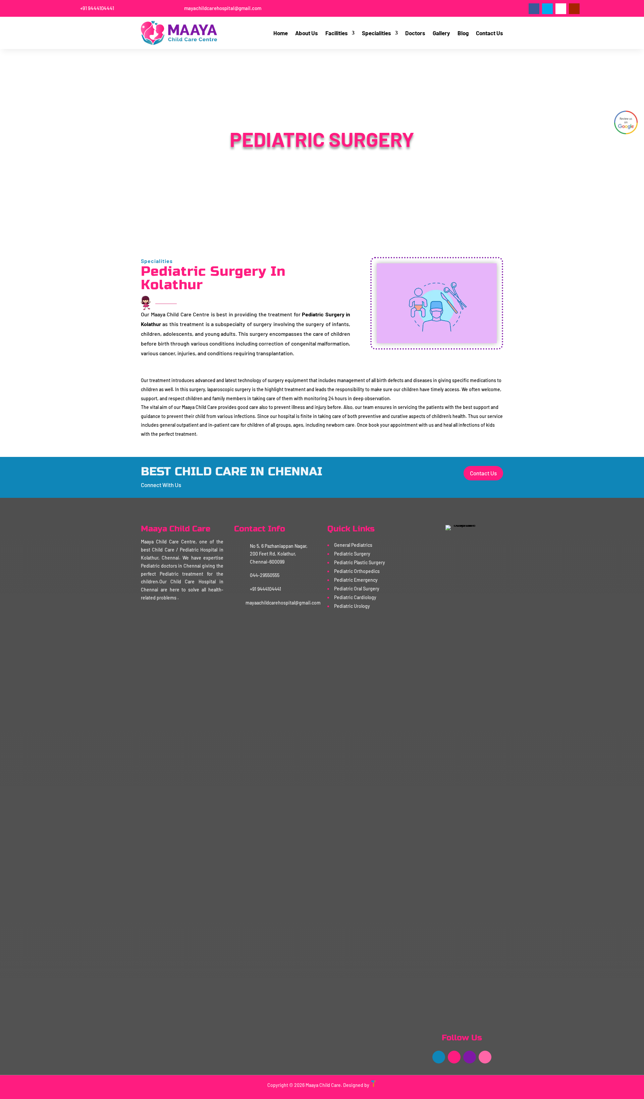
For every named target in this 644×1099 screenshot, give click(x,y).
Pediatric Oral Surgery (356, 588)
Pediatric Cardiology (355, 597)
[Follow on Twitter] (547, 8)
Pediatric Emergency (356, 580)
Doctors (415, 33)
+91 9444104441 (97, 8)
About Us (306, 33)
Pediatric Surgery (352, 554)
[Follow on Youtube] (574, 8)
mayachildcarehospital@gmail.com (222, 8)
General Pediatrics (353, 545)
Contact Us (489, 33)
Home (280, 33)
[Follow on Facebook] (534, 8)
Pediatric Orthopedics (357, 571)
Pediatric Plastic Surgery (359, 562)
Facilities (336, 33)
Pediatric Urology (352, 606)
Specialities (376, 33)
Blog (463, 33)
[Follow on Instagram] (560, 8)
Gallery (441, 33)
